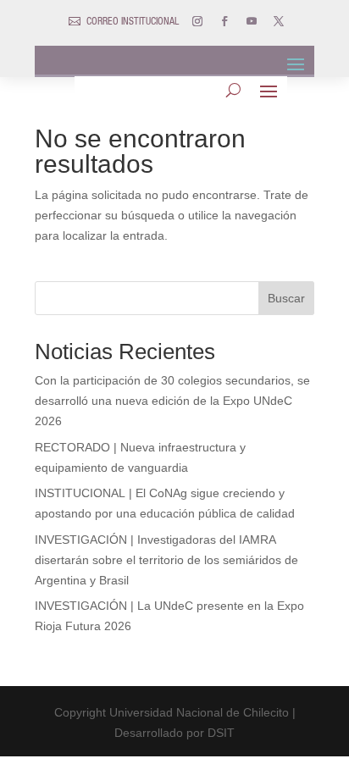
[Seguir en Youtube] (251, 21)
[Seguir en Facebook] (224, 21)
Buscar (286, 298)
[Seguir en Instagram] (197, 21)
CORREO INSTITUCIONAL (132, 22)
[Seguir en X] (279, 21)
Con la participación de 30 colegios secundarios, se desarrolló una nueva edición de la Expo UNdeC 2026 (172, 401)
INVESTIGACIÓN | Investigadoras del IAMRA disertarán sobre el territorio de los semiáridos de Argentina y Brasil (166, 560)
